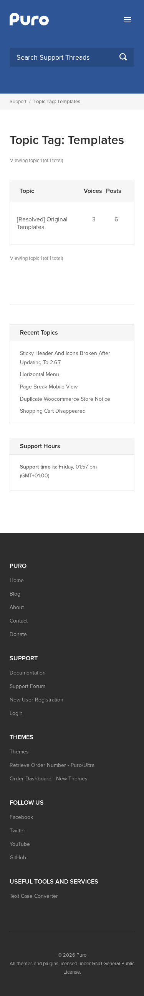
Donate (18, 634)
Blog (15, 594)
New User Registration (36, 699)
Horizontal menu (39, 374)
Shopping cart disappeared (53, 411)
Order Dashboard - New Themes (49, 778)
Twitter (17, 830)
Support (18, 102)
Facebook (21, 817)
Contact (19, 621)
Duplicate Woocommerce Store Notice (65, 399)
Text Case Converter (34, 896)
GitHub (18, 857)
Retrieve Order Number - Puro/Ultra (52, 765)
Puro (81, 955)
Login (16, 713)
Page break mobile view (49, 386)
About (17, 607)
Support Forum (27, 686)
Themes (19, 751)
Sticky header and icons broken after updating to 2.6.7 (65, 358)
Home (17, 580)
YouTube (20, 844)
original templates (42, 223)
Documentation (28, 673)
